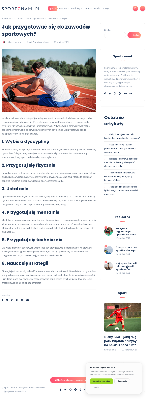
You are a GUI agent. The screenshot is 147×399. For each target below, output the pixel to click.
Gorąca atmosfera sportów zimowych (127, 249)
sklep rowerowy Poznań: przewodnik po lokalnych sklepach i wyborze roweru (120, 148)
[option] (122, 327)
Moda (97, 8)
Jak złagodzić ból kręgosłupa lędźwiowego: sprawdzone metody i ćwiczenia (121, 190)
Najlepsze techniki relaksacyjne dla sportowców (126, 266)
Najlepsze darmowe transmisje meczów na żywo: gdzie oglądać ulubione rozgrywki (121, 162)
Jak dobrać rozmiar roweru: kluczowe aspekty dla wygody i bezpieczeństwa (119, 176)
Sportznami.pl (14, 42)
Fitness (88, 8)
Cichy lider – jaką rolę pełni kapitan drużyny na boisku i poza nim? (120, 341)
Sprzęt (106, 8)
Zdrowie (63, 8)
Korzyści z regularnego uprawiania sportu (126, 231)
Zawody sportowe (41, 42)
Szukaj (107, 30)
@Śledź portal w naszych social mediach (73, 380)
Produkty (75, 8)
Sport (51, 8)
